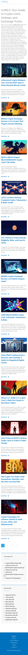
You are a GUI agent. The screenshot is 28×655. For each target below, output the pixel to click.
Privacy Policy (14, 642)
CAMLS (4, 2)
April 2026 (9, 604)
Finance (8, 572)
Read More (4, 97)
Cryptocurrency (11, 565)
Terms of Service (14, 640)
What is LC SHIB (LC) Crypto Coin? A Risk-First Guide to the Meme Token (13, 400)
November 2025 (11, 615)
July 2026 (9, 597)
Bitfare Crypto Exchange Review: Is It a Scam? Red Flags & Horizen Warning (12, 121)
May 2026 (9, 601)
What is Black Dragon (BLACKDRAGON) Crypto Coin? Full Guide (11, 159)
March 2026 (10, 606)
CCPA (14, 644)
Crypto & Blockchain (13, 563)
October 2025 (10, 617)
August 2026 (10, 595)
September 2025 (11, 619)
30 (3, 549)
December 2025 (11, 613)
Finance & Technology (13, 578)
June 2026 (9, 599)
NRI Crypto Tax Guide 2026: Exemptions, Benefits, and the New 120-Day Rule (13, 479)
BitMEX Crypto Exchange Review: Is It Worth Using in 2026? (13, 278)
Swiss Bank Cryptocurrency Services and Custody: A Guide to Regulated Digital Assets (13, 359)
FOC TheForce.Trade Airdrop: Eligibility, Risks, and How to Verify (13, 240)
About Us (14, 638)
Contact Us (14, 647)
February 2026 (11, 608)
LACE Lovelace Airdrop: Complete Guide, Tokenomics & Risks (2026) (14, 200)
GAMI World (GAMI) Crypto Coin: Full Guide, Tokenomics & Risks (13, 317)
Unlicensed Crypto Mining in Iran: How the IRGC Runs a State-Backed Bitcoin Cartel (13, 82)
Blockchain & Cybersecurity (14, 567)
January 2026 (10, 610)
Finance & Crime (11, 570)
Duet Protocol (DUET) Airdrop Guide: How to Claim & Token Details (14, 440)
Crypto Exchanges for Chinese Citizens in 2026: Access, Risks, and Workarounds (11, 521)
